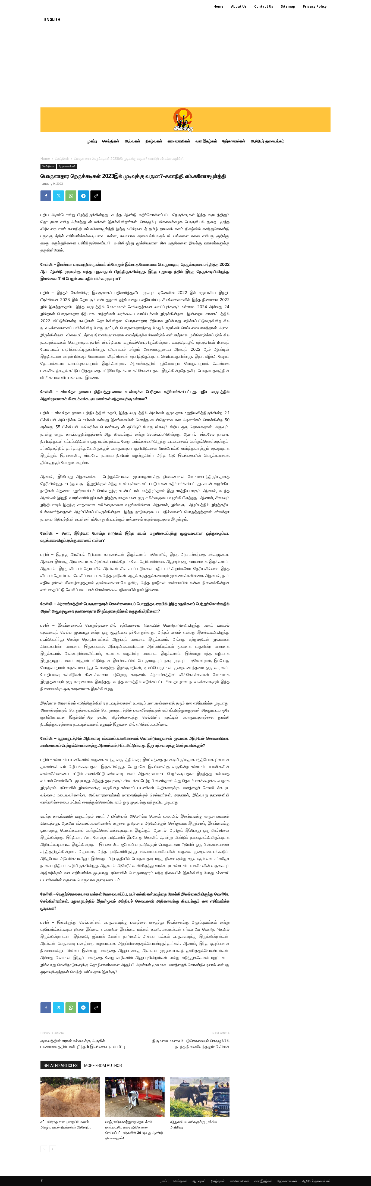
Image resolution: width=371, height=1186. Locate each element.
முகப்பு (164, 1181)
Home (45, 158)
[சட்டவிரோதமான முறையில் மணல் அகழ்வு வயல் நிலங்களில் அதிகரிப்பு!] (70, 1097)
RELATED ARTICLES (61, 1065)
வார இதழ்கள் (263, 1181)
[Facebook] (45, 195)
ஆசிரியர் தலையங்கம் (316, 1181)
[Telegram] (83, 195)
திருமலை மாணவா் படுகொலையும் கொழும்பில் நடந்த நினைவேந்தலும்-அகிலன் (190, 1043)
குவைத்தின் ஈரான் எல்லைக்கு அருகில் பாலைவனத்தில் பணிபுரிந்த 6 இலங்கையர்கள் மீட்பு (82, 1043)
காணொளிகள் (239, 1181)
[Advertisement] (185, 67)
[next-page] (52, 1149)
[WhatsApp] (70, 195)
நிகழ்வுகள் (218, 1181)
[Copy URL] (95, 195)
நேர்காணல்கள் (67, 166)
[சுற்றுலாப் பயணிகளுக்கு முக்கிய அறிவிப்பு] (199, 1097)
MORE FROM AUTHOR (103, 1065)
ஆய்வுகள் (199, 1181)
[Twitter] (58, 195)
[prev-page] (43, 1149)
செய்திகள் (62, 158)
